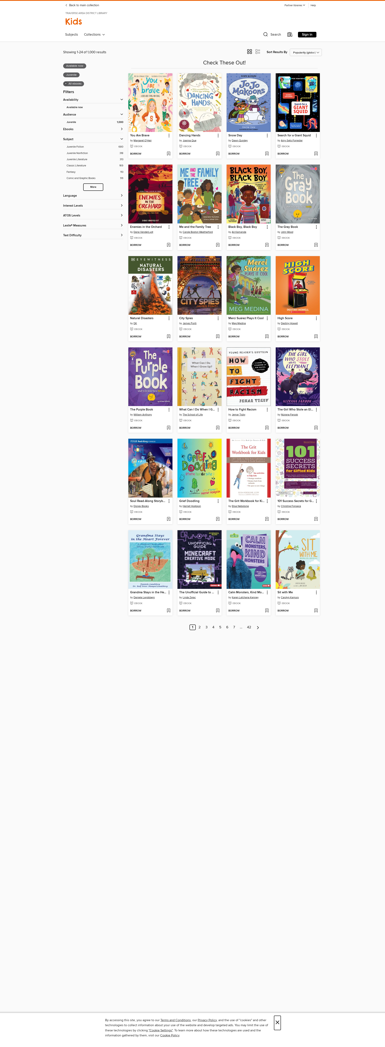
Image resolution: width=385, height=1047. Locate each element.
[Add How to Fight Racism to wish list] (266, 428)
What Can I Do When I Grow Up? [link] (197, 409)
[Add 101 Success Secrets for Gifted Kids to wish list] (315, 519)
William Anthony (143, 414)
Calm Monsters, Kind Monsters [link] (246, 592)
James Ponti (190, 323)
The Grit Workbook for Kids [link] (246, 501)
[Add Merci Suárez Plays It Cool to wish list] (266, 336)
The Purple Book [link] (141, 409)
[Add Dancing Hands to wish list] (217, 154)
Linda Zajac (189, 597)
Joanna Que (189, 140)
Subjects (71, 34)
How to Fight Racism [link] (242, 409)
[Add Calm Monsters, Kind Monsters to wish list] (266, 611)
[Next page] (258, 627)
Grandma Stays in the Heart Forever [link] (148, 592)
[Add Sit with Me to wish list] (315, 611)
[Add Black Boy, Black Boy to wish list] (266, 245)
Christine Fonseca (291, 506)
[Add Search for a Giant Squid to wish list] (315, 154)
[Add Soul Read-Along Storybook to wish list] (168, 519)
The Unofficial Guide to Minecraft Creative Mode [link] (197, 592)
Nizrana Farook (289, 414)
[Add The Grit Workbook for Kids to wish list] (266, 519)
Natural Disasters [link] (141, 318)
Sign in (307, 34)
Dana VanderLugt (143, 232)
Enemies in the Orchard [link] (146, 227)
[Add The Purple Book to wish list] (168, 428)
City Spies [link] (186, 318)
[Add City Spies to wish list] (217, 336)
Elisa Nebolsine (240, 506)
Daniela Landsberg (144, 597)
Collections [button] (93, 34)
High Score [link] (285, 318)
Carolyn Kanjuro (290, 597)
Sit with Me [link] (285, 592)
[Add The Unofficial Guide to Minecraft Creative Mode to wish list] (217, 611)
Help (313, 5)
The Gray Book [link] (288, 227)
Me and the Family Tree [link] (195, 227)
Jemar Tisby (238, 414)
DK (135, 323)
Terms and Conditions (175, 1020)
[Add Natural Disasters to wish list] (168, 336)
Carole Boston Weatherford (198, 232)
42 (249, 627)
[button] (295, 5)
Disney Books (141, 506)
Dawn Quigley (240, 140)
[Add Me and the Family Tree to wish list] (217, 245)
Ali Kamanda (239, 232)
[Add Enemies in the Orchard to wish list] (168, 245)
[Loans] (290, 35)
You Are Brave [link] (139, 135)
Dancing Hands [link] (189, 135)
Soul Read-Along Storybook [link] (148, 501)
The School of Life (193, 414)
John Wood (287, 232)
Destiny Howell (289, 323)
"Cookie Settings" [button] (161, 1030)
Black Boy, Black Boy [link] (242, 227)
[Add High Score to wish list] (315, 336)
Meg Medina (239, 323)
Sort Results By (277, 52)
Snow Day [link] (235, 135)
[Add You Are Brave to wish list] (168, 154)
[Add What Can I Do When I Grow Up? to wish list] (217, 428)
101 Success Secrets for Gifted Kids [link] (296, 501)
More (93, 187)
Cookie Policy (169, 1035)
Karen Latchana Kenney (245, 597)
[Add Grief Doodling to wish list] (217, 519)
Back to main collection (83, 5)
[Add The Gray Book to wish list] (315, 245)
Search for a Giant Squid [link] (294, 135)
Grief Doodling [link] (189, 501)
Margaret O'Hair (143, 140)
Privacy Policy (207, 1020)
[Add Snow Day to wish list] (266, 154)
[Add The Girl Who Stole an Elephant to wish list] (315, 428)
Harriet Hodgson (192, 506)
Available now (75, 107)
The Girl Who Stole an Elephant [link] (296, 409)
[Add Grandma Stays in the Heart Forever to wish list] (168, 611)
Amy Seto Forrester (292, 140)
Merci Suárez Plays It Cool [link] (246, 318)
